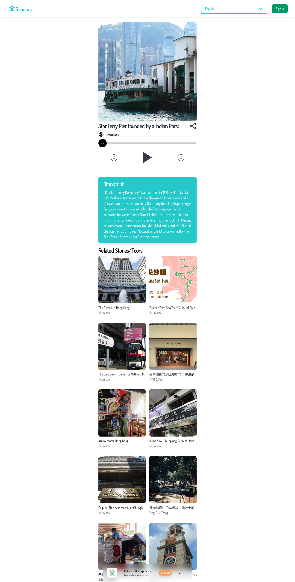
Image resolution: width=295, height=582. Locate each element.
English (209, 9)
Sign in (280, 9)
